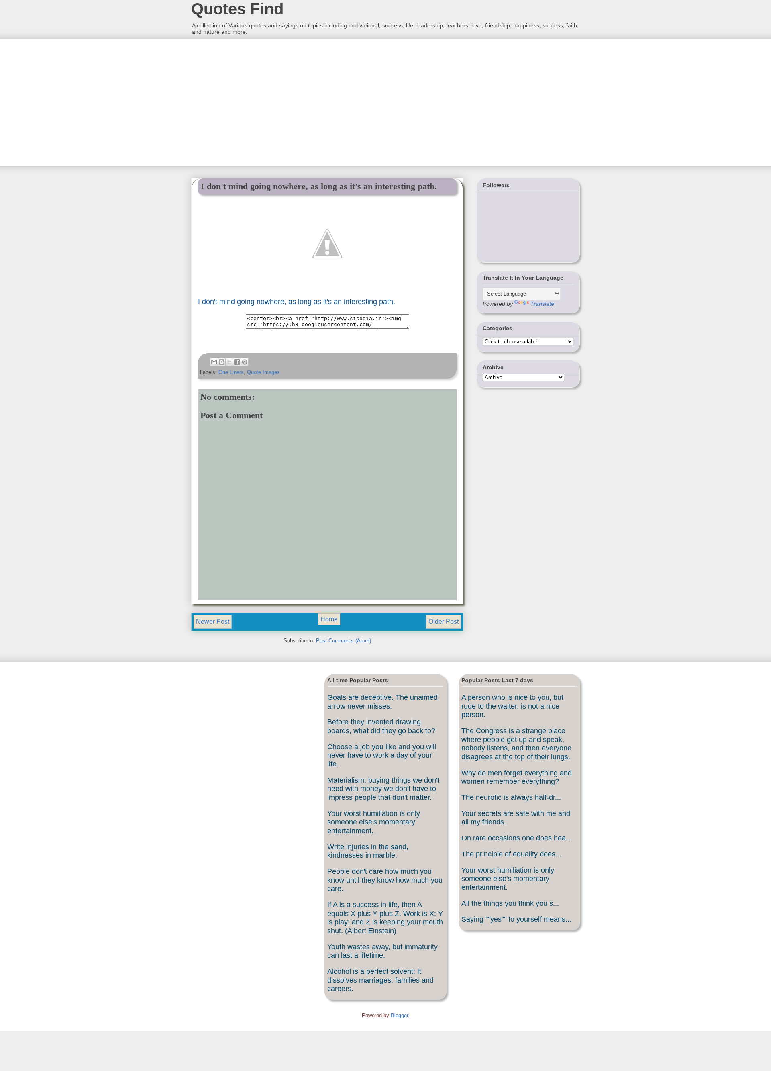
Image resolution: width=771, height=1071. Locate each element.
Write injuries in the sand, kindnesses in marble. (367, 851)
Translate (542, 303)
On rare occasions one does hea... (516, 838)
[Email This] (214, 362)
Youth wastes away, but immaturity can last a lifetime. (382, 951)
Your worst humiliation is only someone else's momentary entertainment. (373, 822)
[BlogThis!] (222, 362)
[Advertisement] (251, 101)
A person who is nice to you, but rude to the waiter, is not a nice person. (512, 706)
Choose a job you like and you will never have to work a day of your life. (381, 755)
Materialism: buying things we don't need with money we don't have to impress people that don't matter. (383, 788)
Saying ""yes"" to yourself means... (516, 919)
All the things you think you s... (510, 903)
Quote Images (263, 372)
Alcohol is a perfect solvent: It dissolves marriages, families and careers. (380, 980)
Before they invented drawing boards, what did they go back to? (381, 726)
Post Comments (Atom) (343, 641)
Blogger (399, 1015)
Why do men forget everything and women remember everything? (516, 777)
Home (329, 619)
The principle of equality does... (511, 854)
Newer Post (212, 621)
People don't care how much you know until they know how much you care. (385, 880)
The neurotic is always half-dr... (511, 797)
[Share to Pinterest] (245, 362)
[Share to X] (229, 362)
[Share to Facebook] (237, 362)
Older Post (443, 621)
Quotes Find (237, 9)
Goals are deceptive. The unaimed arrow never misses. (382, 701)
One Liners (231, 372)
